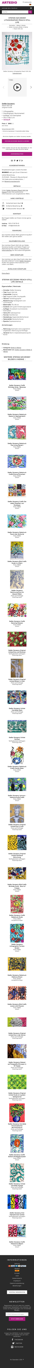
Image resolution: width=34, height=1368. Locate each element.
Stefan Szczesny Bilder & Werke (18, 27)
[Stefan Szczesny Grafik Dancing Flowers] (17, 610)
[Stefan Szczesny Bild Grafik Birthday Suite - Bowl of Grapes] (17, 873)
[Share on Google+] (22, 161)
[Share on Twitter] (17, 161)
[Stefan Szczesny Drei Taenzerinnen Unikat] (17, 1201)
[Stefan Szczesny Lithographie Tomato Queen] (17, 933)
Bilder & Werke (21, 25)
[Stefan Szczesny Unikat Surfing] (17, 726)
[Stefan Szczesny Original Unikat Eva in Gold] (17, 813)
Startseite (12, 25)
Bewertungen (17, 1285)
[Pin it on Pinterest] (14, 161)
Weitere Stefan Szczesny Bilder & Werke (17, 358)
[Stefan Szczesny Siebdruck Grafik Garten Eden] (17, 755)
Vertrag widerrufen (17, 1292)
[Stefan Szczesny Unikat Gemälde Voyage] (17, 1172)
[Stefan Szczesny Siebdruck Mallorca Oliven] (17, 964)
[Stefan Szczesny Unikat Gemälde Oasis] (17, 697)
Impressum (17, 1281)
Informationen (7, 250)
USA (21, 1360)
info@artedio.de (14, 225)
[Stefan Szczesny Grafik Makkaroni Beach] (17, 1230)
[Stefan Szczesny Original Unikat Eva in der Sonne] (17, 1022)
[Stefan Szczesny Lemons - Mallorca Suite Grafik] (17, 784)
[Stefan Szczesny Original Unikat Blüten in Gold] (17, 668)
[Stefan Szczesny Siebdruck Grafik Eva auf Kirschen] (17, 461)
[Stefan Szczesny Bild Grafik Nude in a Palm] (17, 550)
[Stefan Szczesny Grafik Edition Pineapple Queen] (17, 1143)
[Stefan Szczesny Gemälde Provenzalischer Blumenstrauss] (17, 1113)
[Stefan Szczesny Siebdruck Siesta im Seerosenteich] (17, 403)
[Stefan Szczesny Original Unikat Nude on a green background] (17, 1082)
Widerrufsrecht (17, 1278)
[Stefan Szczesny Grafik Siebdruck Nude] (17, 904)
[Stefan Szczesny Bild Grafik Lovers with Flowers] (17, 993)
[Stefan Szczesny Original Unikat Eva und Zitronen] (17, 639)
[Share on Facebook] (19, 161)
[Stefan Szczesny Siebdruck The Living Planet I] (17, 432)
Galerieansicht (17, 73)
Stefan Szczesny (8, 104)
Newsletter (17, 1302)
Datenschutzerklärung (17, 1283)
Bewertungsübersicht (12, 181)
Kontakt (17, 1273)
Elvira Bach (6, 273)
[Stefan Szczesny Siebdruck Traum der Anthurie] (17, 521)
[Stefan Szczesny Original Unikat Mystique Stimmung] (17, 842)
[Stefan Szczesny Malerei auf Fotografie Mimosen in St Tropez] (17, 1051)
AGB (17, 1276)
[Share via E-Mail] (12, 161)
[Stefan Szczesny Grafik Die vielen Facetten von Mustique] (17, 490)
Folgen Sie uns (17, 1329)
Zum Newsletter (17, 154)
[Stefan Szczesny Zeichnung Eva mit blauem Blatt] (17, 579)
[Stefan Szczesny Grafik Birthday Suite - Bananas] (17, 374)
